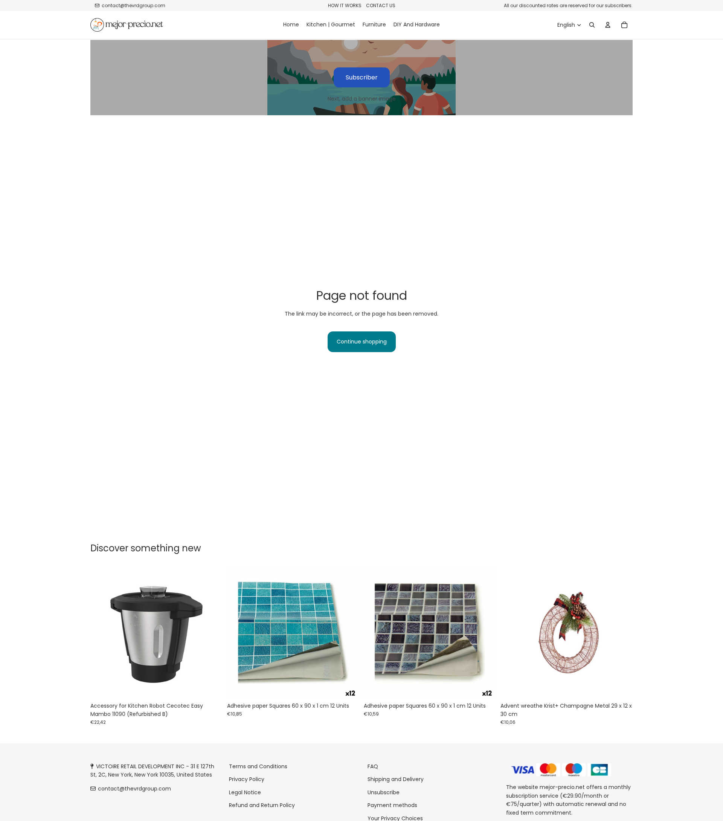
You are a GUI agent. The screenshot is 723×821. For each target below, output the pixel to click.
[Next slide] (211, 632)
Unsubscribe (384, 792)
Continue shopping (362, 341)
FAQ (373, 766)
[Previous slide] (101, 632)
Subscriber (362, 77)
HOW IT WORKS (345, 5)
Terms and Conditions (258, 766)
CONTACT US (380, 5)
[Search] (592, 25)
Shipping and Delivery (396, 779)
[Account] (607, 25)
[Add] (211, 687)
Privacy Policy (246, 779)
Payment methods (392, 805)
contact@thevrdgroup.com (133, 5)
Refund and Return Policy (262, 805)
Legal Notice (245, 792)
